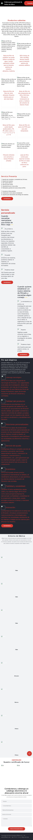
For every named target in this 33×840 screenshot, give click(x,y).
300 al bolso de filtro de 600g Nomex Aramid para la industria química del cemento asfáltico (24, 60)
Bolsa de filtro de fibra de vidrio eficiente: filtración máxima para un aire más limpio (8, 95)
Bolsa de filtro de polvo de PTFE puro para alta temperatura (24, 128)
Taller (16, 570)
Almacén (16, 676)
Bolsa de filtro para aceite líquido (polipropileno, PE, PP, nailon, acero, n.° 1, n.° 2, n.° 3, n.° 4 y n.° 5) (9, 129)
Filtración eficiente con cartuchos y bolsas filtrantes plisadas (8, 158)
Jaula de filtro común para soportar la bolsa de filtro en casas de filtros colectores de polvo (24, 160)
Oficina (16, 728)
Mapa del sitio (25, 837)
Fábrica (16, 702)
